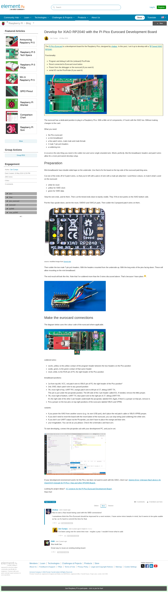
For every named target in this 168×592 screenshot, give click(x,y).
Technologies (54, 563)
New (161, 23)
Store (97, 563)
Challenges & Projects (72, 563)
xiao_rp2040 (13, 212)
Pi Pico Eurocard (55, 46)
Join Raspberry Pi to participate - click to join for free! (84, 588)
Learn (42, 563)
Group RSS (21, 155)
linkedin (151, 566)
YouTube (155, 566)
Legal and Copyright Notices (102, 567)
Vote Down (56, 523)
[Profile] (163, 18)
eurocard (12, 205)
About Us (33, 567)
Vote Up (53, 523)
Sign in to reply (50, 502)
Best (103, 506)
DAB (53, 541)
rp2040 (11, 209)
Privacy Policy (83, 567)
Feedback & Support (47, 567)
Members (34, 563)
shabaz (114, 46)
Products (88, 563)
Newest (110, 506)
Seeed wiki (67, 261)
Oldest (96, 506)
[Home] (13, 7)
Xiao (10, 197)
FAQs (60, 567)
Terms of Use (70, 567)
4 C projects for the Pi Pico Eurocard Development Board (89, 489)
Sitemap (118, 567)
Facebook (147, 566)
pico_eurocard (14, 201)
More (7, 22)
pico (10, 194)
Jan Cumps (14, 169)
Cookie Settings (130, 567)
